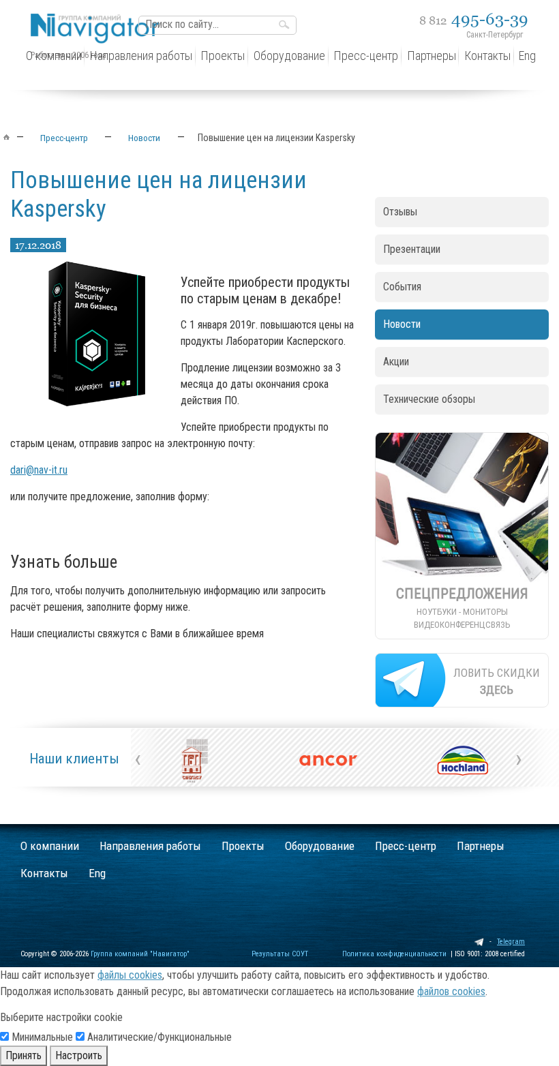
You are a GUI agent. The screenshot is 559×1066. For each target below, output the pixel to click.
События (402, 286)
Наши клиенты (74, 758)
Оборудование (319, 846)
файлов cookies (451, 991)
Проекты (243, 846)
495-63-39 (473, 19)
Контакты (44, 873)
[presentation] (137, 758)
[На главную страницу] (99, 18)
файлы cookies (129, 975)
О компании (49, 846)
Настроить (78, 1055)
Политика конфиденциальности (394, 953)
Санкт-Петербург (494, 35)
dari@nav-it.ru (38, 469)
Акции (396, 361)
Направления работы (150, 846)
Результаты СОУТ (280, 953)
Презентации (411, 249)
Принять (23, 1055)
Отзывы (400, 211)
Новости (402, 324)
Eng (97, 873)
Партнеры (480, 846)
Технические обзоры (429, 399)
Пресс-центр (405, 846)
